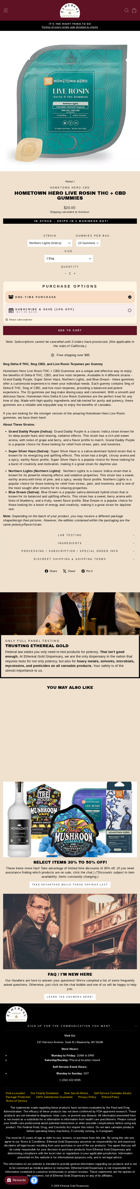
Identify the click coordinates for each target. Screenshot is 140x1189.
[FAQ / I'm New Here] (70, 931)
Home (69, 181)
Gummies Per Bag (93, 235)
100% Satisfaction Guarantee (54, 1097)
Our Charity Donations (44, 1093)
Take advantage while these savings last (70, 884)
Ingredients (70, 543)
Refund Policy (110, 1097)
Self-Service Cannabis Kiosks (113, 1093)
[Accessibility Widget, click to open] (34, 1180)
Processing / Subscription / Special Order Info (70, 551)
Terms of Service (16, 1100)
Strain (50, 235)
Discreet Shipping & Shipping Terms (70, 559)
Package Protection (18, 1097)
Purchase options (70, 286)
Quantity (70, 266)
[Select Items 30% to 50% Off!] (70, 819)
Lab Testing (70, 535)
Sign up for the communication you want (69, 1026)
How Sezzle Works (76, 1093)
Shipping (55, 211)
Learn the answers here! (70, 997)
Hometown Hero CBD (70, 187)
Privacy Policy (87, 1097)
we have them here (31, 417)
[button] (70, 319)
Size (69, 251)
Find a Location (15, 1093)
